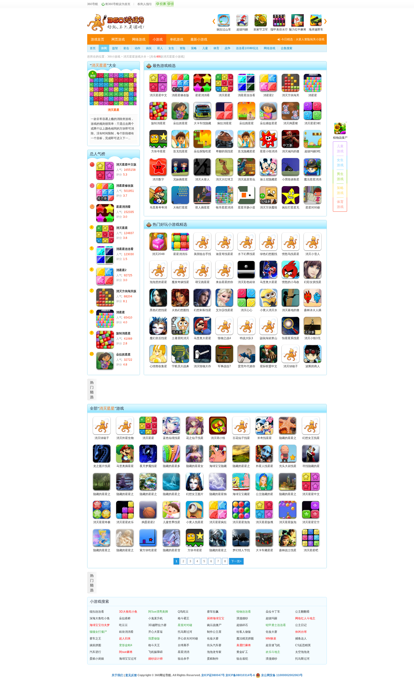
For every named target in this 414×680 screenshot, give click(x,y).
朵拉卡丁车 (273, 611)
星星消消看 (123, 206)
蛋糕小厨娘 (97, 658)
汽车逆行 (95, 652)
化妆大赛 (271, 631)
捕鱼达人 (301, 638)
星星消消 (183, 652)
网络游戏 (138, 39)
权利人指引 (145, 4)
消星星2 (121, 270)
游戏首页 (97, 39)
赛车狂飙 (212, 611)
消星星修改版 (124, 185)
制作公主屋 (214, 631)
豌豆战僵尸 (214, 625)
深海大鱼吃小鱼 (100, 618)
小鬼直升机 (155, 618)
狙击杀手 (183, 658)
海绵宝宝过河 (127, 658)
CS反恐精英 (303, 645)
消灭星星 (113, 110)
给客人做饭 (243, 631)
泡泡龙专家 (214, 652)
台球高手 (183, 645)
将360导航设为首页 (117, 4)
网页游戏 (118, 39)
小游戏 (158, 39)
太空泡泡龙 (302, 652)
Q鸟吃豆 (183, 611)
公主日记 (301, 625)
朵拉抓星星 (123, 354)
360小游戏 (113, 56)
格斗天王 (154, 645)
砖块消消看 (126, 631)
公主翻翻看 (302, 611)
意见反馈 (131, 675)
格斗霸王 (183, 618)
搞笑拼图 (95, 645)
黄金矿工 (242, 652)
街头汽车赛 (214, 645)
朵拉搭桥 (125, 618)
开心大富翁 (155, 631)
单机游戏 (176, 39)
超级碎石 (242, 625)
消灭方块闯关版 (126, 291)
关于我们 (117, 675)
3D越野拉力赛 (157, 625)
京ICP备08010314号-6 (240, 675)
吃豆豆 (123, 625)
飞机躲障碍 (155, 652)
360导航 (92, 4)
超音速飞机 (273, 645)
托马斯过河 (185, 631)
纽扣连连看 (97, 611)
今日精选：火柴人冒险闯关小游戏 (302, 39)
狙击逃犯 (242, 658)
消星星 (120, 312)
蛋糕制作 (212, 658)
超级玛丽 (271, 618)
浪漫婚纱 (242, 618)
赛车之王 (95, 638)
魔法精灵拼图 (245, 638)
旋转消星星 (123, 333)
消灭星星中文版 (126, 164)
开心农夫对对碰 (188, 638)
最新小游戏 (198, 39)
